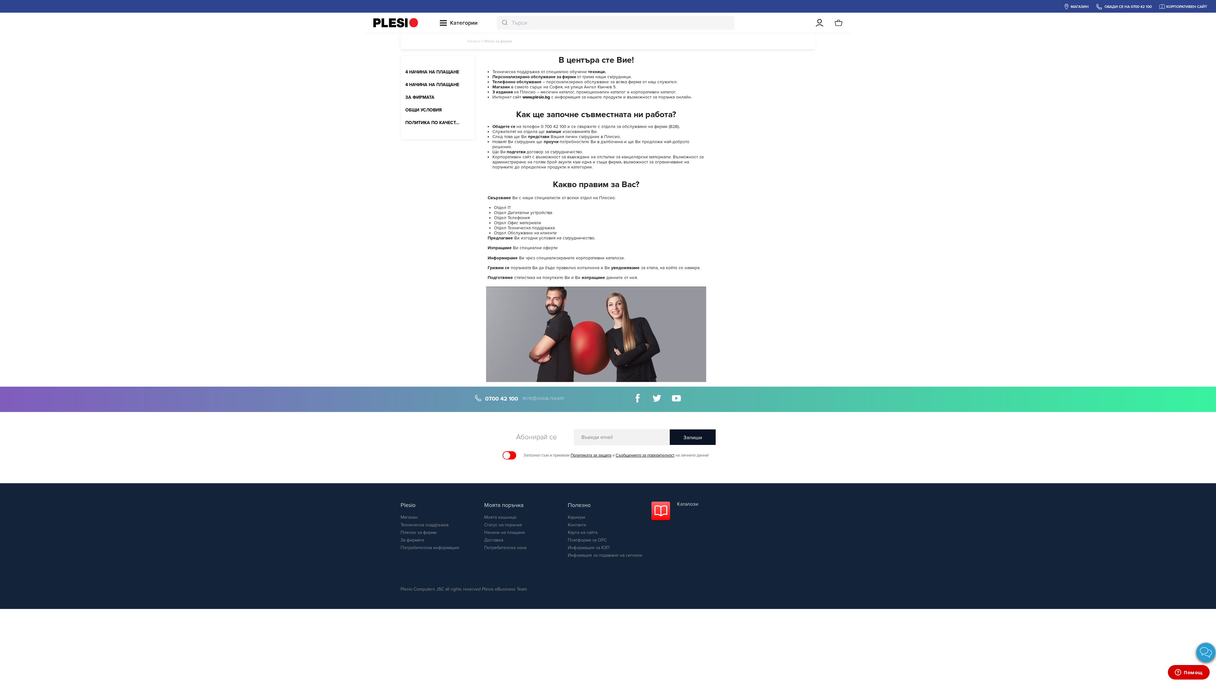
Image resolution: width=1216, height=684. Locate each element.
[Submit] (504, 23)
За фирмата (412, 540)
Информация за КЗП (589, 547)
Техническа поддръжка (424, 525)
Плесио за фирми (419, 532)
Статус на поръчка (503, 525)
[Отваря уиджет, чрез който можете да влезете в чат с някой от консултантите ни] (1189, 673)
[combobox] (615, 23)
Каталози (687, 504)
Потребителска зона (505, 547)
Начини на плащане (504, 532)
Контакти (577, 525)
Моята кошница (500, 517)
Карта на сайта (583, 532)
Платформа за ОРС (587, 540)
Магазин (409, 517)
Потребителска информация (430, 547)
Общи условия (423, 110)
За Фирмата (419, 97)
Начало (473, 41)
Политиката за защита (591, 455)
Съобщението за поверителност (645, 455)
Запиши (692, 437)
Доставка (493, 540)
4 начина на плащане (432, 72)
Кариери (576, 517)
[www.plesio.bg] (395, 23)
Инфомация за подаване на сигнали (605, 555)
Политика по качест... (432, 122)
